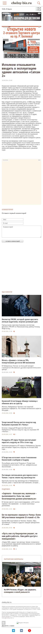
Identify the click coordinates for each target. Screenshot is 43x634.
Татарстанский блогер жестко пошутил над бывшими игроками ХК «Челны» (19, 423)
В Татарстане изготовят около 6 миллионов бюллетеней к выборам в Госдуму (19, 458)
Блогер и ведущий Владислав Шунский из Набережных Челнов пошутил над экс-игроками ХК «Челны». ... (20, 429)
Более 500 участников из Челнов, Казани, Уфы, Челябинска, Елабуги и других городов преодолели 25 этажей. (20, 522)
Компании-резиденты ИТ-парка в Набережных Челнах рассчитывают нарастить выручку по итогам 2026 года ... (21, 447)
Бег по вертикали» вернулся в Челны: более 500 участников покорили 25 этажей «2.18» (21, 516)
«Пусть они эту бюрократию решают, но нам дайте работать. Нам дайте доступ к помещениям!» (19, 536)
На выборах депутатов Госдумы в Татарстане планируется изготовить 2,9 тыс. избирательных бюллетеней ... (19, 465)
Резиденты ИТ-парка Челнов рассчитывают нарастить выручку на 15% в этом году (19, 441)
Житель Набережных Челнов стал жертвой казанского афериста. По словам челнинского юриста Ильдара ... (21, 408)
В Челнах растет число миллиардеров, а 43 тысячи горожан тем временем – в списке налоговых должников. (20, 503)
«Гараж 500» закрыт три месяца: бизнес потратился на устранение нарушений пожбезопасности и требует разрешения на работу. (21, 544)
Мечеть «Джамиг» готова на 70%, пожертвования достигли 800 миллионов (18, 361)
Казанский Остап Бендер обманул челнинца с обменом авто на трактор (20, 402)
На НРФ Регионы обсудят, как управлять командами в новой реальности (20, 590)
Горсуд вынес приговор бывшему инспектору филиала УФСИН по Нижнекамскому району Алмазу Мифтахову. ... (21, 326)
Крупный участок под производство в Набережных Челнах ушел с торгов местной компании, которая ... (21, 481)
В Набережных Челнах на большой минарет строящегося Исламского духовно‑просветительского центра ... (21, 367)
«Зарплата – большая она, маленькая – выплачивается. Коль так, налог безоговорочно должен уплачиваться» (19, 496)
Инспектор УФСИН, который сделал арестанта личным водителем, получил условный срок (20, 320)
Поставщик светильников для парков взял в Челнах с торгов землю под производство (20, 476)
